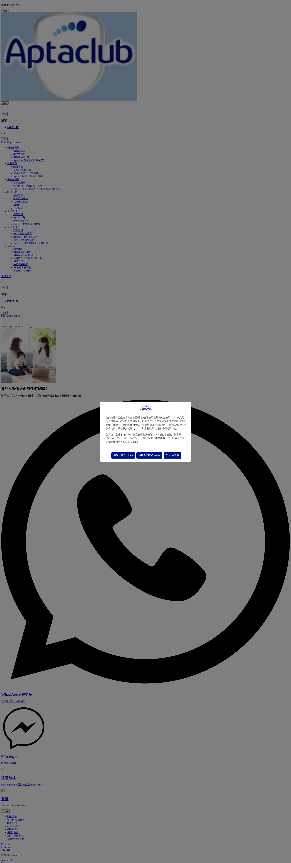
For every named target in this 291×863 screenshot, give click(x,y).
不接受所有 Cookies (149, 455)
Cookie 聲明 (114, 438)
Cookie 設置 (172, 455)
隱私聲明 (133, 438)
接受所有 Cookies (123, 455)
